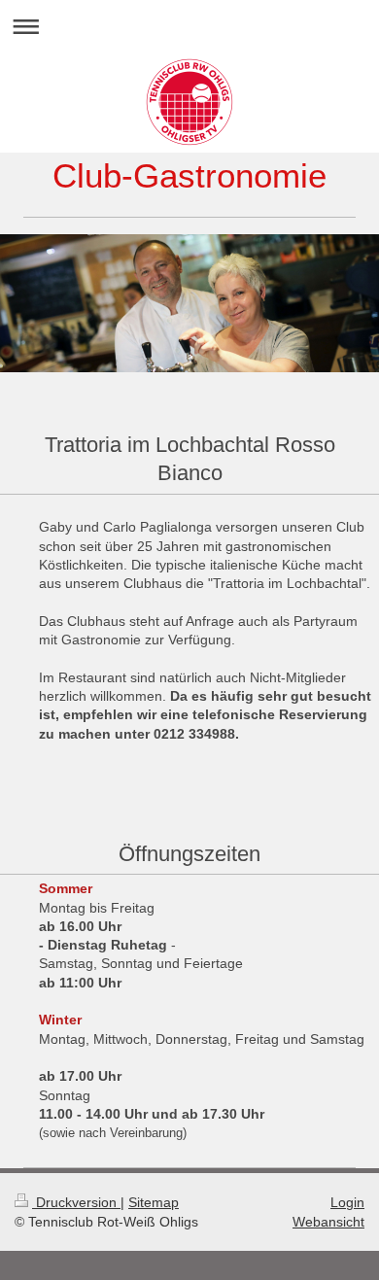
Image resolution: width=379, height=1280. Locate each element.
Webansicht (328, 1221)
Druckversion (76, 1202)
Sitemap (153, 1202)
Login (347, 1202)
